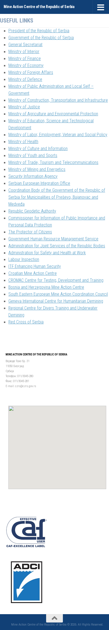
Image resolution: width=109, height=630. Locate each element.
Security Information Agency (33, 176)
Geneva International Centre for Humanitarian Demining (55, 301)
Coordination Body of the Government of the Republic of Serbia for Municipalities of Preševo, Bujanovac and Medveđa (56, 197)
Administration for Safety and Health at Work (47, 252)
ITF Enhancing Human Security (34, 266)
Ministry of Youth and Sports (32, 155)
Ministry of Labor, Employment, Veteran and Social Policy (57, 134)
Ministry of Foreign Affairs (30, 72)
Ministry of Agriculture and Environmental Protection (53, 113)
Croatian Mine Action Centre (32, 273)
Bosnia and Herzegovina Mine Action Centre (46, 287)
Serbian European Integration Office (39, 183)
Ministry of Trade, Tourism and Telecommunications (53, 162)
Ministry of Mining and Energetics (36, 169)
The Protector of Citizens (30, 232)
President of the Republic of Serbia (38, 30)
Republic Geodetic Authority (32, 211)
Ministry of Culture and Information (38, 148)
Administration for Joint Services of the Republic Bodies (56, 245)
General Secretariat (25, 44)
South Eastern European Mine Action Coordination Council (58, 294)
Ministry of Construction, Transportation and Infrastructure (58, 100)
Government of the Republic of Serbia (41, 37)
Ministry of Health (23, 141)
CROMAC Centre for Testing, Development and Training (55, 280)
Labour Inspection (23, 259)
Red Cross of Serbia (26, 322)
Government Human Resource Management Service (53, 238)
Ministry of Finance (24, 58)
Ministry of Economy (26, 65)
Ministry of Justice (24, 106)
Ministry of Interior (23, 51)
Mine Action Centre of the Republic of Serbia (39, 6)
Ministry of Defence (25, 79)
